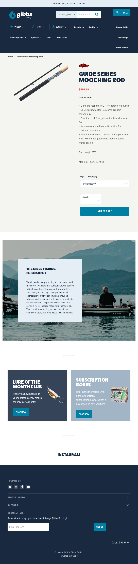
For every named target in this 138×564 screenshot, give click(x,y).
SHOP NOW (21, 412)
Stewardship (122, 27)
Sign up (99, 527)
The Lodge (123, 37)
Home (10, 56)
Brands (77, 27)
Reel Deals (62, 37)
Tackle (92, 27)
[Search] (96, 14)
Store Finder (122, 47)
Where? (59, 27)
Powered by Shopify (69, 556)
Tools (49, 37)
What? (17, 27)
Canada (119, 542)
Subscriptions (17, 37)
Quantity (86, 197)
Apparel (35, 37)
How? (38, 27)
